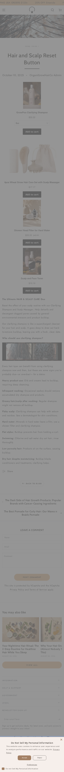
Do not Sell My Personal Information (22, 769)
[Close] (61, 739)
